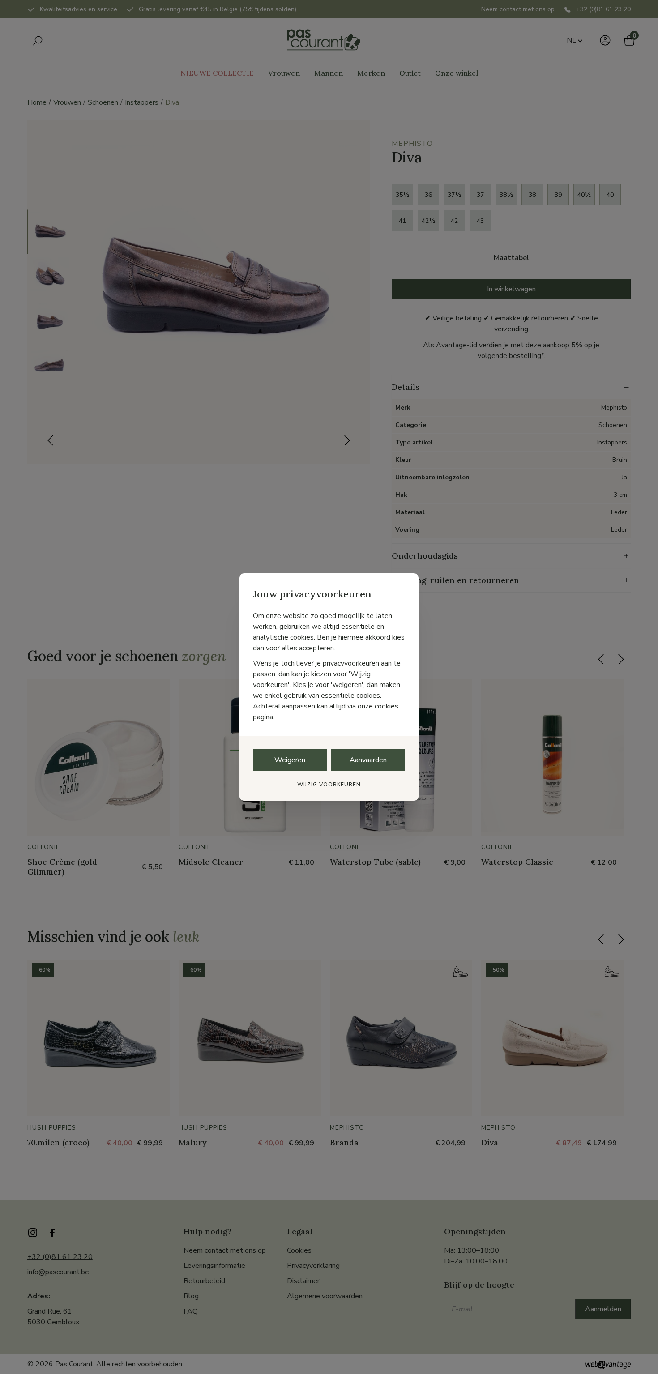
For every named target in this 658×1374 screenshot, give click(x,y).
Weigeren (289, 760)
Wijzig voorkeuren (329, 784)
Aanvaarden (368, 760)
